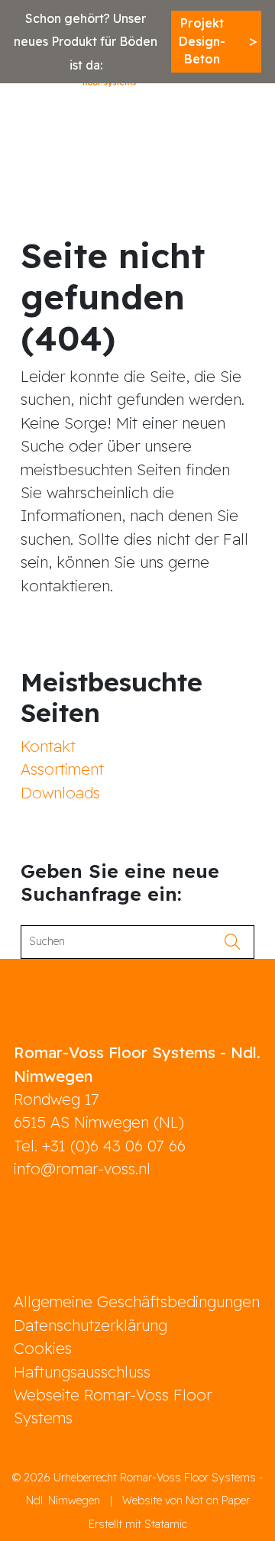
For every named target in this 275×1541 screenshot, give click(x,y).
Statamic (165, 1524)
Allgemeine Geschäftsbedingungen (137, 1301)
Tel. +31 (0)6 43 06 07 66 (100, 1145)
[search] (237, 942)
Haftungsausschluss (82, 1371)
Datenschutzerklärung (90, 1325)
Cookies (43, 1348)
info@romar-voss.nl (82, 1168)
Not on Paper (218, 1500)
